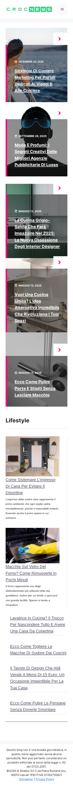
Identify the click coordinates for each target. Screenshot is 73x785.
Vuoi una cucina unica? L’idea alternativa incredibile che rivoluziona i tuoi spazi (37, 307)
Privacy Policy (45, 779)
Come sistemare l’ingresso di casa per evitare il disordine (30, 486)
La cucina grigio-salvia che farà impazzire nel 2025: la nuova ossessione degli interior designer (37, 233)
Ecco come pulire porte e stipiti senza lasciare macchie (35, 388)
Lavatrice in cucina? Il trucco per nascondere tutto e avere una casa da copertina (37, 624)
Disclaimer (26, 779)
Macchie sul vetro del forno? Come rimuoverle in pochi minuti (31, 573)
